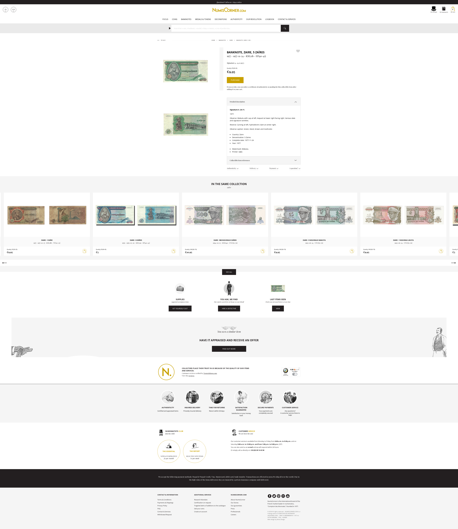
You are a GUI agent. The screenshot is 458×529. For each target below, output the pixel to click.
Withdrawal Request (164, 515)
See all (229, 272)
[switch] (294, 374)
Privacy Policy (162, 506)
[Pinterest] (279, 496)
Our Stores (234, 503)
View (278, 308)
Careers (233, 515)
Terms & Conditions (164, 500)
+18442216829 (237, 2)
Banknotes (186, 19)
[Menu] (299, 368)
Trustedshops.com (210, 373)
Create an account (200, 512)
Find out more (229, 349)
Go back (163, 40)
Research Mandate (200, 500)
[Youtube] (288, 496)
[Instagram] (283, 496)
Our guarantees (236, 506)
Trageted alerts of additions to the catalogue (210, 506)
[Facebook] (270, 496)
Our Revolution (253, 19)
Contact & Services (287, 19)
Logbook (269, 19)
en (5, 9)
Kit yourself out (180, 308)
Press (233, 509)
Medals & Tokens (203, 19)
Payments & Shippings (165, 503)
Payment (272, 168)
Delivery (253, 168)
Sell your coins (199, 509)
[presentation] (4, 263)
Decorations (221, 19)
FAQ (158, 509)
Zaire (231, 40)
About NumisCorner (238, 500)
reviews (191, 376)
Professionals (235, 512)
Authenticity (236, 19)
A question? (293, 168)
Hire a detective (229, 308)
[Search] (285, 28)
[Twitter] (274, 496)
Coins (174, 19)
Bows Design (281, 519)
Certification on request (202, 503)
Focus (165, 19)
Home (213, 40)
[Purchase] (84, 251)
